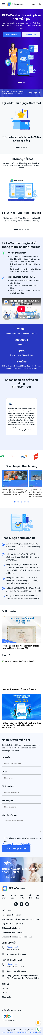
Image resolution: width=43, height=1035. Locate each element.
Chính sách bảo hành (11, 928)
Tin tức (37, 896)
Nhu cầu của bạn (9, 815)
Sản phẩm (4, 896)
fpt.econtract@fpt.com (16, 954)
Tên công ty (7, 801)
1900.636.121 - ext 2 (15, 967)
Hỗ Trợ (30, 896)
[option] (21, 46)
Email (4, 772)
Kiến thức (22, 896)
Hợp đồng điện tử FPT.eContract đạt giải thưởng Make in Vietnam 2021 (20, 647)
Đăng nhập (36, 4)
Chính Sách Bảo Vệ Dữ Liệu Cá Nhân (29, 1032)
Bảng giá (13, 896)
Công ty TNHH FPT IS (10, 1020)
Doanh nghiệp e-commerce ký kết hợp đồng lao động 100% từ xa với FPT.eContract (14, 492)
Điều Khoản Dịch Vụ (8, 1032)
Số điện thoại (8, 786)
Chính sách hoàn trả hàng (13, 932)
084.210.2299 (13, 950)
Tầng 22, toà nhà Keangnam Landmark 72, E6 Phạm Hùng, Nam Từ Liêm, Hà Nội (23, 977)
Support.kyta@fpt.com (16, 971)
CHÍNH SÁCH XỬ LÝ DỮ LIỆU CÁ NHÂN (19, 689)
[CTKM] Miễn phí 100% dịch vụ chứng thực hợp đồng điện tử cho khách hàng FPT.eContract (21, 725)
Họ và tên (6, 757)
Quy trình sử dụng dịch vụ (12, 924)
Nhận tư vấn (31, 34)
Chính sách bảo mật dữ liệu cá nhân (17, 937)
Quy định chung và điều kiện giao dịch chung (20, 919)
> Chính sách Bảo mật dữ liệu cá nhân (16, 844)
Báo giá (5, 988)
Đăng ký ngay (11, 34)
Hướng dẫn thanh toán (11, 915)
